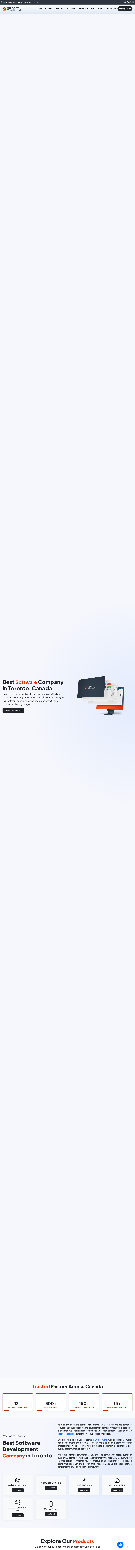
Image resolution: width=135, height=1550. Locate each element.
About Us (49, 8)
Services (59, 8)
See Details (17, 1490)
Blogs (92, 8)
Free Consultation (13, 710)
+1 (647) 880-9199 (9, 2)
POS (100, 8)
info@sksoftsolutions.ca (29, 2)
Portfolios (83, 8)
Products (71, 8)
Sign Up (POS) (125, 8)
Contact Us (111, 8)
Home (39, 8)
